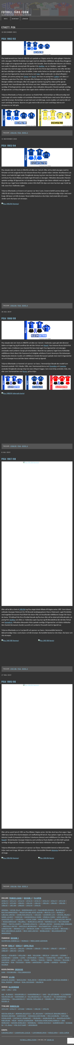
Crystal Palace (63, 915)
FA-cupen (37, 898)
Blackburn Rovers (46, 910)
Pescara (66, 960)
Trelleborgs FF (18, 999)
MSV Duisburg (53, 1016)
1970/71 (5, 901)
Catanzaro (6, 958)
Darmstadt (21, 1016)
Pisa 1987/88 (9, 458)
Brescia (46, 955)
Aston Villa (15, 910)
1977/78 (62, 901)
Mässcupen (53, 1033)
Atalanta (12, 955)
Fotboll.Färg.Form (15, 12)
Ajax (3, 972)
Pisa (19, 133)
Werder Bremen (8, 1016)
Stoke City (57, 926)
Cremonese (32, 958)
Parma (49, 960)
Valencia (39, 982)
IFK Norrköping (60, 997)
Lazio (13, 960)
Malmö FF (47, 997)
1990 (3, 990)
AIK (3, 994)
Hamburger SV (49, 1018)
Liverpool (19, 919)
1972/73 (21, 901)
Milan (26, 960)
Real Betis (32, 980)
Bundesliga (14, 1006)
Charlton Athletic (25, 915)
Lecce (20, 960)
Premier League (15, 898)
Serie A (25, 133)
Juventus (63, 366)
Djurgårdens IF (34, 994)
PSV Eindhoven (24, 972)
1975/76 (45, 901)
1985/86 (22, 609)
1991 (9, 990)
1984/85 (54, 903)
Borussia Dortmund (37, 1016)
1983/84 (13, 306)
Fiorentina (53, 366)
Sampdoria (8, 622)
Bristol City (50, 912)
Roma (25, 372)
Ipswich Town (49, 917)
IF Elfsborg (66, 994)
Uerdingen (32, 1025)
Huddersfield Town (32, 917)
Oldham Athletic (30, 924)
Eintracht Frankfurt (22, 1018)
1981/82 (29, 903)
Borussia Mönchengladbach (47, 1020)
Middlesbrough (9, 922)
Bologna (37, 955)
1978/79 (5, 903)
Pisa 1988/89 (9, 318)
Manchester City (45, 919)
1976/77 (54, 901)
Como (22, 958)
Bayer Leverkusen (25, 1020)
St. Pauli (8, 1025)
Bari (29, 955)
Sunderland (7, 928)
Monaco (25, 941)
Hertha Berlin (8, 1013)
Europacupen (7, 1033)
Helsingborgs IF (35, 997)
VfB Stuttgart (20, 1025)
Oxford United (45, 924)
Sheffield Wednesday (28, 926)
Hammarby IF (20, 997)
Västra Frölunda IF (35, 999)
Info (6, 19)
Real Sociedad (28, 982)
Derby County (7, 917)
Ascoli (34, 77)
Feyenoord (11, 972)
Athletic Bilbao (8, 980)
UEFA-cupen (64, 1033)
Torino (47, 962)
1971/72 (13, 901)
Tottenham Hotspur (50, 928)
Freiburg (37, 1018)
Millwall (22, 922)
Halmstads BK (7, 997)
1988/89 (13, 446)
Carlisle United (8, 915)
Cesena (15, 958)
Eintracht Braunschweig (55, 1013)
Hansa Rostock (44, 1023)
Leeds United (62, 917)
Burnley (60, 912)
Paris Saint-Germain (39, 941)
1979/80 (13, 903)
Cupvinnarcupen (39, 1033)
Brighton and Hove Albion (31, 912)
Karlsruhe (6, 1020)
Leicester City (7, 919)
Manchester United (62, 919)
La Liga (12, 977)
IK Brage (9, 994)
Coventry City (49, 915)
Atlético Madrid (60, 980)
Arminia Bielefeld (23, 1013)
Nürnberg (32, 1023)
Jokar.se (50, 1040)
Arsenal (5, 910)
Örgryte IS (60, 999)
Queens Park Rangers (63, 924)
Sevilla (17, 982)
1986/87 (5, 905)
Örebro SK (49, 999)
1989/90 (13, 951)
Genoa (26, 77)
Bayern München (18, 1023)
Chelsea (38, 915)
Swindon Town (33, 928)
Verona (63, 962)
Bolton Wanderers (10, 912)
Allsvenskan (14, 987)
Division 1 (28, 898)
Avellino (41, 66)
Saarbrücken (58, 1023)
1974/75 (37, 901)
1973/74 (29, 901)
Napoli (46, 346)
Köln (14, 1020)
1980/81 (21, 903)
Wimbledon (45, 931)
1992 (14, 990)
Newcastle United (35, 922)
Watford (64, 928)
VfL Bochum (38, 1013)
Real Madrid (7, 982)
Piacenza (5, 962)
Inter (38, 74)
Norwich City (51, 922)
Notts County (15, 924)
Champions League (22, 1033)
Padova (42, 960)
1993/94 (29, 905)
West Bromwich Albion (11, 931)
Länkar (25, 19)
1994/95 (37, 905)
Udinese (54, 962)
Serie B (19, 946)
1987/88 (13, 669)
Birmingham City (29, 910)
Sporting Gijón (44, 980)
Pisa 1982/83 (9, 38)
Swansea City (19, 928)
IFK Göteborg (53, 994)
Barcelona (21, 980)
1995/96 (21, 951)
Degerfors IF (20, 994)
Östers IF (5, 1001)
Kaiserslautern (63, 1018)
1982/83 (13, 133)
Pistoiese (20, 962)
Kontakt (15, 19)
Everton (18, 917)
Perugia (57, 960)
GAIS (44, 994)
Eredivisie (19, 969)
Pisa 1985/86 (9, 681)
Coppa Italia (29, 946)
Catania (63, 955)
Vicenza (5, 965)
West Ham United (30, 931)
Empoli (42, 958)
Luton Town (31, 919)
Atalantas (54, 850)
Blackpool (60, 910)
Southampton (45, 926)
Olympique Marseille (11, 941)
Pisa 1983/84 (9, 145)
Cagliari (56, 77)
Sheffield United (10, 926)
